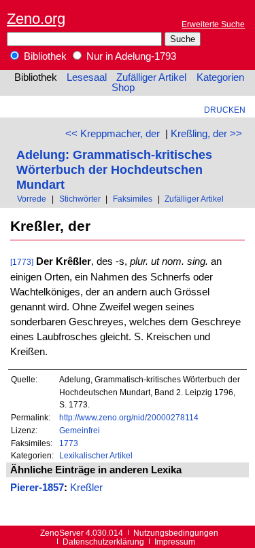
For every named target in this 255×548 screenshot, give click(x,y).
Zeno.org (36, 18)
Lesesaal (87, 77)
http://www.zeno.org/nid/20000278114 (129, 417)
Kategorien (220, 77)
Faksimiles (132, 198)
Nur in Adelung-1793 (130, 56)
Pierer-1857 (37, 487)
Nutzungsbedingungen (175, 532)
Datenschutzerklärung (103, 541)
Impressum (174, 541)
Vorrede (31, 198)
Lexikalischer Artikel (96, 455)
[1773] (21, 261)
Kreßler (86, 487)
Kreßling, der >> (206, 133)
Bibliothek (44, 56)
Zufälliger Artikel (151, 77)
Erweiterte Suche (213, 24)
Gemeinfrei (79, 430)
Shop (123, 87)
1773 (68, 443)
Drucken (224, 109)
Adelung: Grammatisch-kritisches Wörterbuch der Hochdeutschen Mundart (114, 169)
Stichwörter (80, 198)
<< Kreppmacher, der (112, 133)
